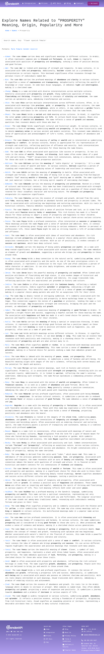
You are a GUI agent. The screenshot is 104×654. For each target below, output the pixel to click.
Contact (79, 3)
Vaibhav (8, 492)
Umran (7, 480)
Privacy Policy (70, 636)
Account (94, 3)
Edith (7, 172)
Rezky (7, 443)
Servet (8, 469)
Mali (7, 345)
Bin (6, 80)
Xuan (7, 529)
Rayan (7, 431)
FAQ (46, 642)
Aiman (7, 57)
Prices (44, 3)
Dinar (7, 126)
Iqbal (7, 310)
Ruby (7, 454)
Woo (6, 517)
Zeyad (7, 570)
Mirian (8, 368)
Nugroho (8, 405)
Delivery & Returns (68, 646)
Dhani (7, 114)
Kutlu (7, 322)
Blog (68, 3)
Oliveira (9, 417)
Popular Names (70, 650)
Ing (6, 296)
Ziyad (7, 596)
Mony (7, 382)
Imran (7, 273)
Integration (29, 3)
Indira (8, 284)
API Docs (56, 3)
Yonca (7, 550)
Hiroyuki (9, 247)
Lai (6, 333)
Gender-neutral (30, 49)
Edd (6, 152)
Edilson (8, 163)
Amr (6, 68)
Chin (7, 103)
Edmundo (8, 184)
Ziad (7, 584)
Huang (7, 259)
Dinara (8, 140)
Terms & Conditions (67, 640)
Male (13, 49)
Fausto (8, 210)
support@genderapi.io (92, 635)
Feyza (7, 221)
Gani (7, 235)
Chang (7, 91)
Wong (7, 506)
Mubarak (8, 394)
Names (14, 31)
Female (19, 49)
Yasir (7, 541)
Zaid (7, 561)
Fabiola (8, 198)
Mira (7, 357)
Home (7, 31)
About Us (67, 632)
